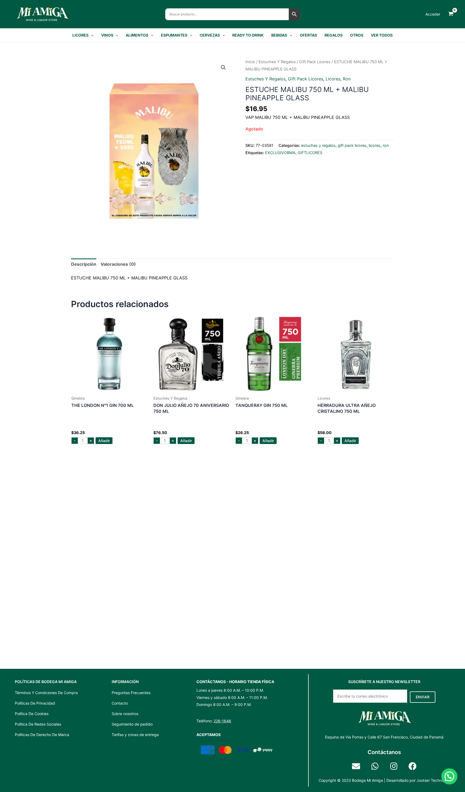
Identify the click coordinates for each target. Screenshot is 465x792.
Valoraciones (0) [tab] (118, 264)
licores (333, 78)
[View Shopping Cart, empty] (451, 14)
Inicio (250, 61)
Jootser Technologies (435, 780)
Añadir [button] (104, 440)
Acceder (432, 14)
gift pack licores (314, 61)
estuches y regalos (277, 61)
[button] (91, 35)
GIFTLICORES (310, 152)
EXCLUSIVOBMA (280, 152)
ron (347, 78)
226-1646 (222, 721)
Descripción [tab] (83, 264)
